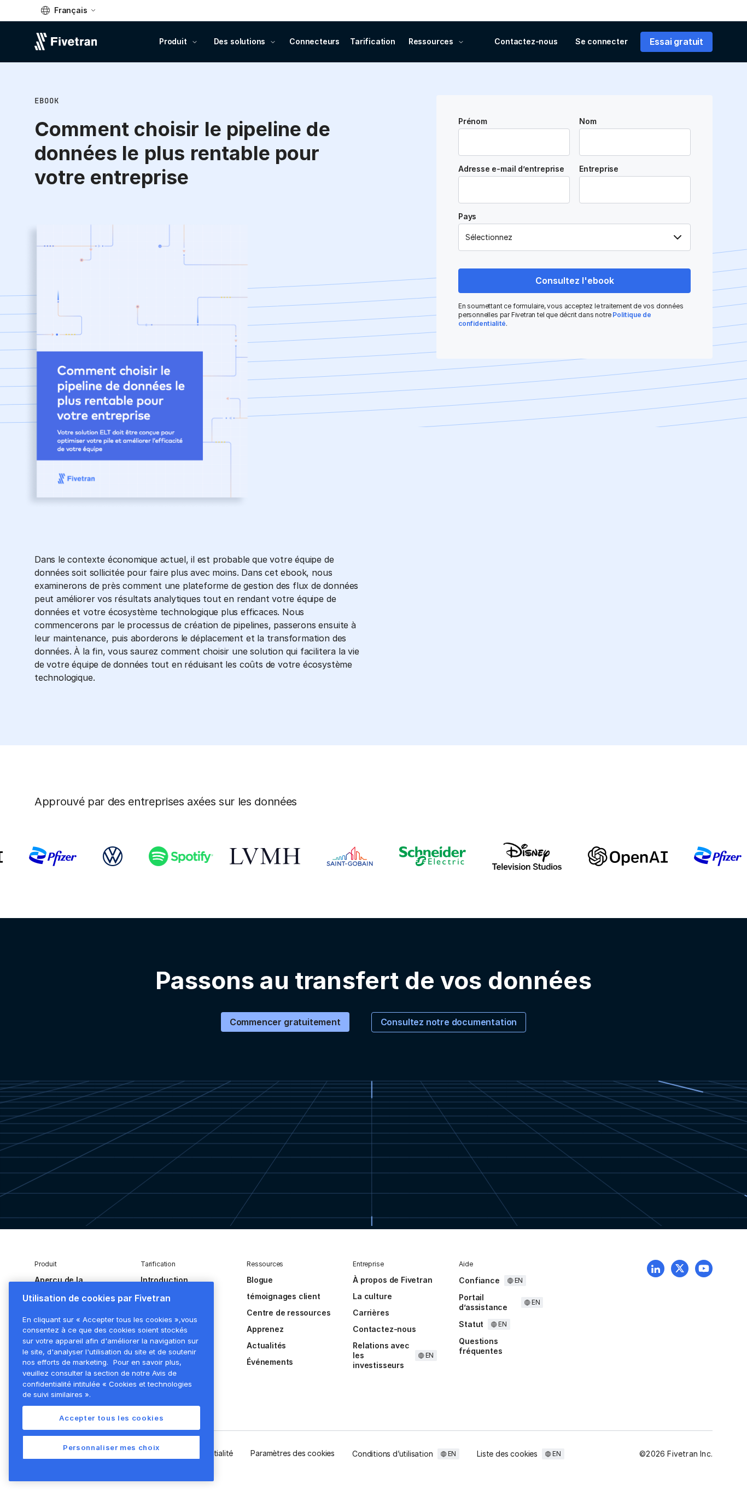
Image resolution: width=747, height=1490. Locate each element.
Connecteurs (314, 41)
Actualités (266, 1345)
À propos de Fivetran (392, 1279)
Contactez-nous (525, 41)
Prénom (472, 121)
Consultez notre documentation (449, 1021)
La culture (372, 1296)
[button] (68, 10)
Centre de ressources (288, 1312)
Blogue (260, 1279)
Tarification (372, 41)
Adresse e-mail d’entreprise (511, 169)
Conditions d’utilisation (392, 1453)
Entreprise (598, 169)
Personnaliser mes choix (111, 1447)
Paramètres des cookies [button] (292, 1453)
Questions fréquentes (480, 1345)
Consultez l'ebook (574, 280)
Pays (467, 216)
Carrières (371, 1312)
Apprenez (265, 1329)
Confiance (479, 1280)
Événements (270, 1361)
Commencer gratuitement (285, 1021)
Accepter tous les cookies (111, 1417)
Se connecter (601, 41)
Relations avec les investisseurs (381, 1355)
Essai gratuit (676, 41)
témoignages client (283, 1296)
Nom (587, 121)
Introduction (164, 1279)
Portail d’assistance (483, 1302)
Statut (471, 1324)
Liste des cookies (507, 1453)
